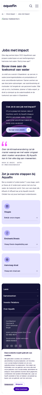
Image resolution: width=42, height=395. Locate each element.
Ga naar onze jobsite (17, 130)
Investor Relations (11, 302)
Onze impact (10, 14)
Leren (5, 289)
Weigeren (19, 384)
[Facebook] (7, 346)
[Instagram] (16, 346)
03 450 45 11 (11, 335)
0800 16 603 (11, 341)
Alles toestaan (21, 389)
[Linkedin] (20, 346)
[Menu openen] (37, 6)
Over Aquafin (9, 309)
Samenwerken (9, 296)
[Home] (9, 6)
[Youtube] (11, 346)
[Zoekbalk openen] (30, 6)
